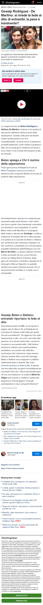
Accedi (39, 2)
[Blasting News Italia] (13, 2)
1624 (3, 546)
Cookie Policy (17, 591)
